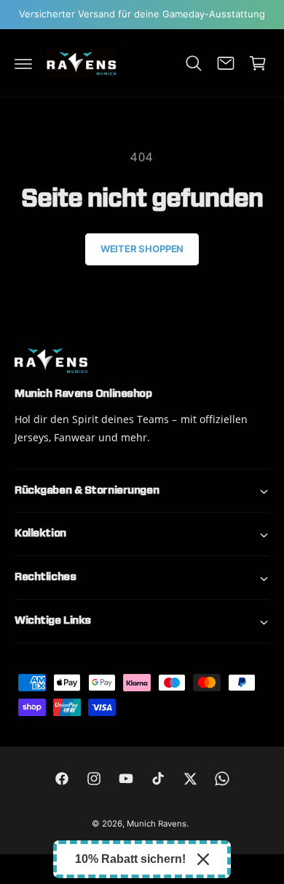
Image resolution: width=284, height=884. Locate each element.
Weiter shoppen (142, 248)
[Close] (203, 859)
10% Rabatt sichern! (130, 859)
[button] (23, 63)
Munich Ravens (156, 824)
